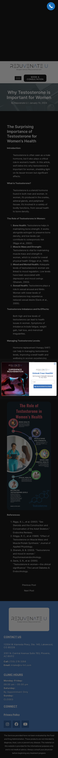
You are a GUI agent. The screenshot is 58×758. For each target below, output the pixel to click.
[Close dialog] (55, 364)
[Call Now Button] (51, 6)
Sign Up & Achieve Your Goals (42, 386)
